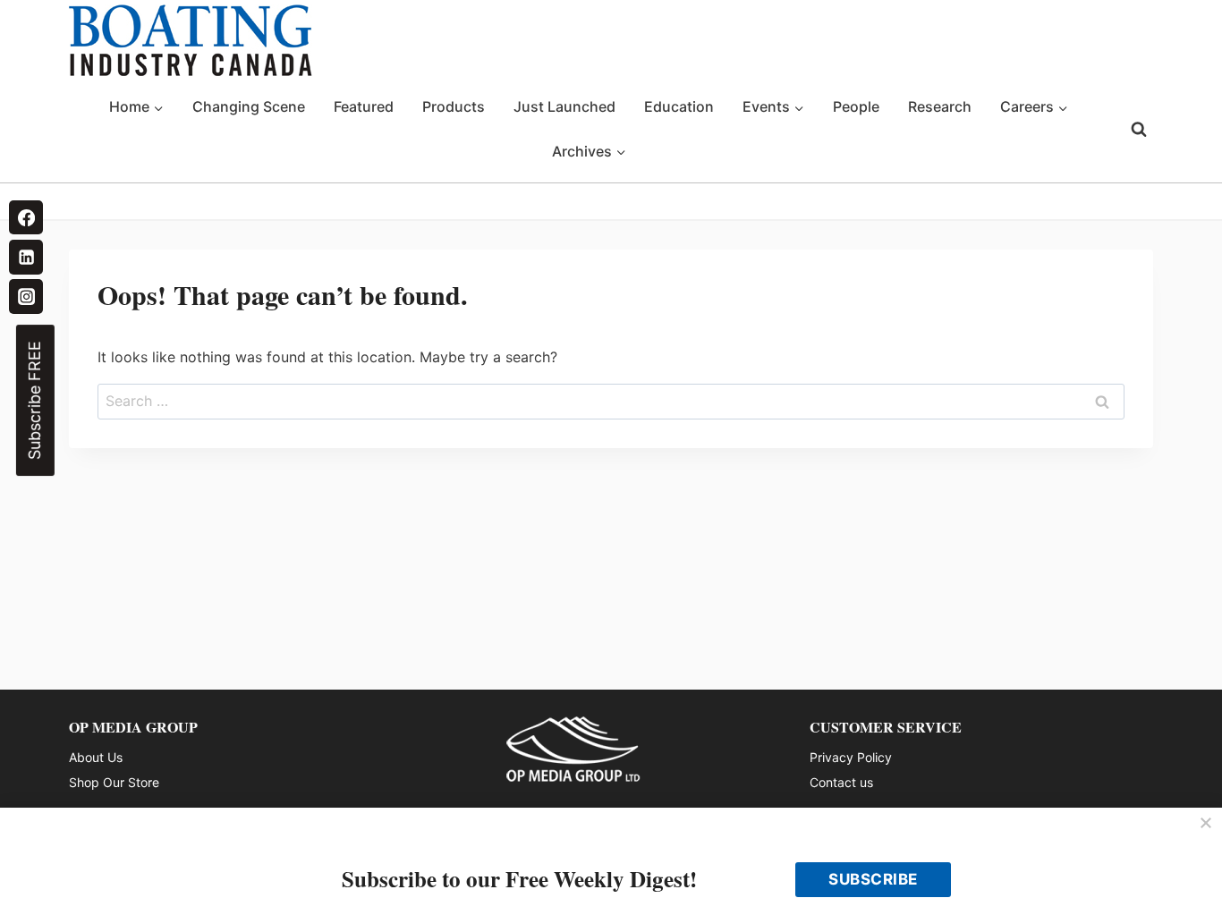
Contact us (841, 782)
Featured (364, 106)
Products (453, 106)
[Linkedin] (26, 257)
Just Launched (564, 106)
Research (940, 106)
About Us (96, 757)
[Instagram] (26, 296)
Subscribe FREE (34, 400)
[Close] (1206, 823)
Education (679, 106)
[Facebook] (26, 217)
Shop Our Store (114, 782)
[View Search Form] (1138, 129)
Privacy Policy (851, 757)
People (856, 106)
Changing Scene (248, 106)
